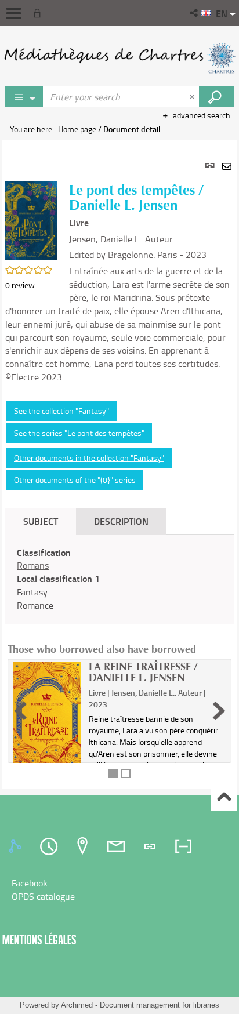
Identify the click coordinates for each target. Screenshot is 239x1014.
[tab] (17, 846)
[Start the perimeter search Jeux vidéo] (216, 96)
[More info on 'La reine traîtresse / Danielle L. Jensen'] (46, 714)
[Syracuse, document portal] (119, 58)
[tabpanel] (119, 464)
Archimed (77, 1005)
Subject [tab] (40, 521)
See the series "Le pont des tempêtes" (79, 432)
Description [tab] (121, 521)
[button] (195, 13)
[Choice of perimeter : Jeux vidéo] (24, 96)
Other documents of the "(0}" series (75, 479)
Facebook (30, 883)
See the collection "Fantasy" (61, 410)
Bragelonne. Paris (142, 254)
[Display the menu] (13, 13)
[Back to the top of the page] (224, 798)
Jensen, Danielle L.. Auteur (121, 238)
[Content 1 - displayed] (113, 773)
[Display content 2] (126, 773)
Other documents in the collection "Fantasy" (89, 457)
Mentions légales (39, 939)
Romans (33, 565)
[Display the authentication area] (39, 13)
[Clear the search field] (193, 96)
